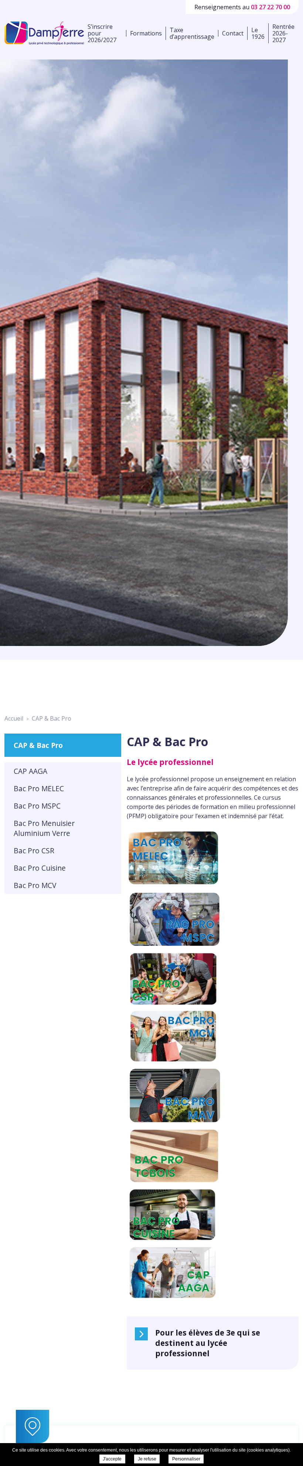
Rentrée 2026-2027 (283, 33)
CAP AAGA (30, 771)
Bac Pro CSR (34, 851)
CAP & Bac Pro (38, 745)
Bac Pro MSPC (37, 806)
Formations (146, 33)
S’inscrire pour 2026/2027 (102, 33)
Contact (233, 33)
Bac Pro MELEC (39, 788)
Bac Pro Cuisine (40, 868)
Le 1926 (258, 33)
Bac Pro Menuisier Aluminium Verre (44, 828)
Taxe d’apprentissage (192, 33)
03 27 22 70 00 (270, 7)
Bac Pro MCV (35, 885)
